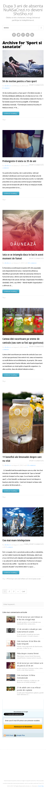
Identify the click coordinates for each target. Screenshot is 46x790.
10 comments (31, 465)
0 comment (6, 88)
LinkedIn (28, 35)
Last (23, 591)
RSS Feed (9, 735)
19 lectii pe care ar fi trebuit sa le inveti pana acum (23, 579)
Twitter (18, 35)
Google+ (23, 35)
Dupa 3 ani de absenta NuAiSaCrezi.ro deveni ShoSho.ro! (23, 9)
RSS (32, 35)
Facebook (14, 35)
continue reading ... (11, 113)
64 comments (32, 263)
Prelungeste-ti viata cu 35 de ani (19, 161)
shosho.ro (7, 85)
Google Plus (21, 735)
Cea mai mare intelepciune (16, 540)
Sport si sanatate (36, 85)
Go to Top (41, 786)
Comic (26, 544)
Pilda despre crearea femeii (28, 653)
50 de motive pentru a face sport (19, 81)
